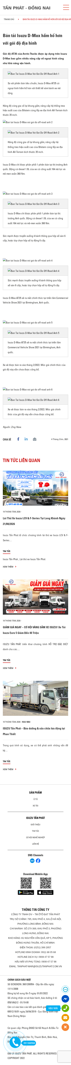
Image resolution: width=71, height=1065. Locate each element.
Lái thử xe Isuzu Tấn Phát (32, 559)
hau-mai (26, 722)
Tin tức (6, 551)
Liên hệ (35, 844)
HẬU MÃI (53, 1008)
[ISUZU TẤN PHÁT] (30, 7)
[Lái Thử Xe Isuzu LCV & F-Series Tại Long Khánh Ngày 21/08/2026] (35, 488)
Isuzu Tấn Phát (10, 559)
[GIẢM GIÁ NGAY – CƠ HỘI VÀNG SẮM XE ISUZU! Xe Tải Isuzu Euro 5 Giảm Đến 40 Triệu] (35, 597)
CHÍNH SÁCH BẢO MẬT (19, 979)
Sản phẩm (35, 792)
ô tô (36, 799)
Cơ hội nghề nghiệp (35, 837)
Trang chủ (9, 19)
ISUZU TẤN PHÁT (35, 818)
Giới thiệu (35, 824)
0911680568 (29, 1043)
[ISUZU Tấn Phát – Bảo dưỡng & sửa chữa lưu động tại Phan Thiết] (35, 698)
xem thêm (8, 566)
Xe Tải (35, 805)
